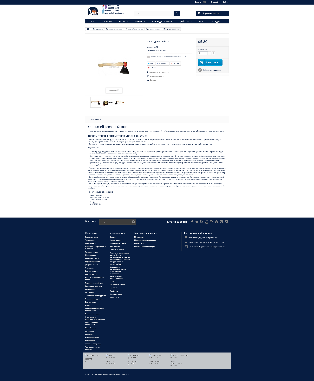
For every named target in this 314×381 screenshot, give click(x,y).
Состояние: (151, 50)
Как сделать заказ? (117, 285)
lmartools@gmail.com (114, 13)
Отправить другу (157, 76)
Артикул (150, 47)
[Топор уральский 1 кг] (95, 102)
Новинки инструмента (94, 299)
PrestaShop (124, 374)
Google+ (176, 63)
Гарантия (113, 288)
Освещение (89, 268)
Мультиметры (90, 255)
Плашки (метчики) (92, 314)
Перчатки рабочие (92, 261)
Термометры (90, 240)
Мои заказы (139, 237)
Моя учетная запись (145, 233)
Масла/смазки (90, 328)
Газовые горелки (92, 258)
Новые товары (115, 240)
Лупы (87, 305)
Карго (202, 21)
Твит (151, 63)
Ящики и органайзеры (94, 283)
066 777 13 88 (113, 6)
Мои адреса (139, 243)
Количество (202, 49)
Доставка (107, 21)
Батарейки (89, 334)
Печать (153, 80)
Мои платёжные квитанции (145, 240)
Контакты (140, 21)
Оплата (123, 21)
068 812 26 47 (113, 8)
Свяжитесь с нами (117, 250)
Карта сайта (114, 297)
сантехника (89, 331)
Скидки (216, 21)
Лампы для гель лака (93, 286)
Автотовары (90, 292)
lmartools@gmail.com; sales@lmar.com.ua (209, 247)
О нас (92, 21)
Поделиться (162, 63)
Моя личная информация (144, 246)
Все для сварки (91, 271)
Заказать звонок (112, 10)
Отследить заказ (162, 21)
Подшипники (90, 289)
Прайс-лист (185, 21)
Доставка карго (116, 294)
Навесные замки (91, 237)
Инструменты (90, 243)
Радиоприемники (92, 337)
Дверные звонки (91, 265)
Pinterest (153, 68)
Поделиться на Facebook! (159, 73)
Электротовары (91, 252)
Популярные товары (118, 243)
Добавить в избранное (212, 70)
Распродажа (90, 341)
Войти (225, 2)
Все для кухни (91, 274)
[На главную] (87, 29)
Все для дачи (90, 302)
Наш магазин (115, 246)
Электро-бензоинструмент (95, 296)
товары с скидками (93, 344)
